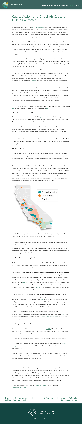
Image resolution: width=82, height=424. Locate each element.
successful (19, 156)
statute (28, 275)
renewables (39, 287)
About (48, 5)
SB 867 (63, 314)
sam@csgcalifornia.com (40, 385)
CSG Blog (71, 5)
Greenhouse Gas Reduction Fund (49, 316)
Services (53, 5)
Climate (13, 12)
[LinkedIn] (79, 5)
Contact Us (64, 5)
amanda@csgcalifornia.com (19, 387)
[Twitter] (76, 5)
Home (44, 5)
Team (58, 5)
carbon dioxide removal (38, 27)
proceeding (24, 282)
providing (48, 329)
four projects (41, 117)
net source (34, 80)
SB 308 (60, 311)
